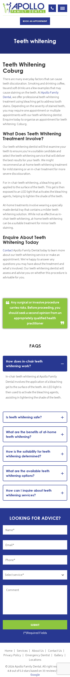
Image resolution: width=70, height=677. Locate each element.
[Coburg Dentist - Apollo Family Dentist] (24, 7)
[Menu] (62, 8)
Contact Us (55, 651)
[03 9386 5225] (52, 8)
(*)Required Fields (35, 633)
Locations (35, 660)
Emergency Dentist (37, 655)
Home (9, 651)
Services (22, 651)
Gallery (58, 655)
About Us (38, 651)
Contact (8, 250)
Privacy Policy (12, 655)
